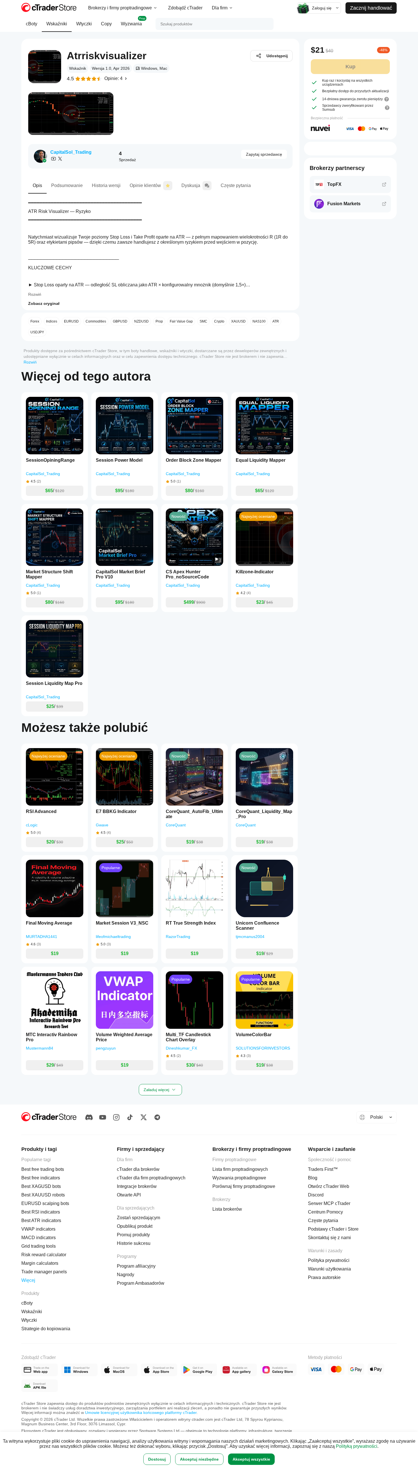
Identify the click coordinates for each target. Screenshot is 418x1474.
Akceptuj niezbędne (199, 1459)
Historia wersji (106, 185)
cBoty (31, 23)
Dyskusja (190, 185)
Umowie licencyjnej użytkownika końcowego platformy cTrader (140, 1412)
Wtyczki (84, 23)
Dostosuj (157, 1459)
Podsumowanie (67, 185)
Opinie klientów (145, 185)
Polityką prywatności (356, 1446)
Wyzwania (133, 21)
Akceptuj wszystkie (251, 1459)
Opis (37, 185)
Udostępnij (277, 56)
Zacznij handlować (371, 8)
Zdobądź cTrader (185, 7)
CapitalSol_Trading (71, 152)
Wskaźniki (56, 23)
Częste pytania (236, 185)
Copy (106, 23)
